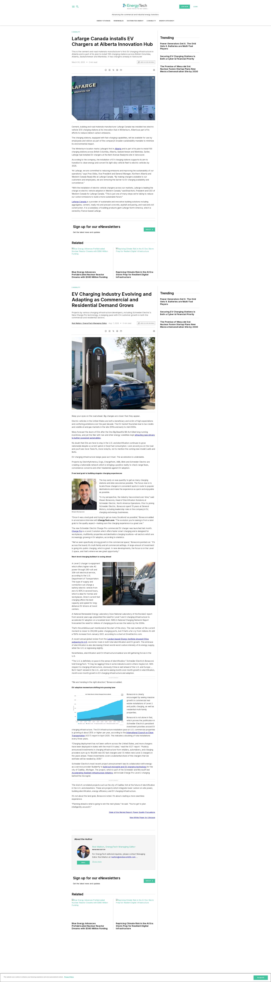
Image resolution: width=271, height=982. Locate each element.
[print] (154, 70)
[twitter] (113, 70)
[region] (135, 977)
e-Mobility (76, 32)
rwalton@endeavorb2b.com (123, 857)
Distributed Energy (135, 21)
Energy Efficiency (166, 21)
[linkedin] (110, 70)
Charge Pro (77, 531)
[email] (121, 70)
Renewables (119, 21)
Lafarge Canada (79, 202)
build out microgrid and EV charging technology (125, 767)
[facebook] (106, 70)
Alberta (118, 149)
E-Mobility (151, 21)
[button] (73, 6)
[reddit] (117, 70)
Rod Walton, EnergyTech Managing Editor (89, 323)
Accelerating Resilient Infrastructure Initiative (92, 773)
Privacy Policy (69, 977)
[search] (77, 6)
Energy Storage (103, 21)
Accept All (260, 977)
